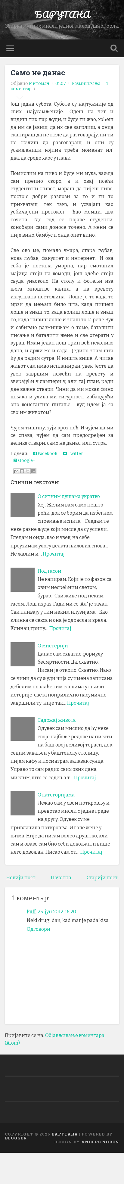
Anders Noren (100, 1141)
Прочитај (54, 554)
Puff (31, 911)
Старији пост (102, 877)
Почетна (61, 877)
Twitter (75, 453)
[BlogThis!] (22, 471)
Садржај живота (57, 720)
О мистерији (53, 646)
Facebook (47, 453)
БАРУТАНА (62, 14)
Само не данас (38, 72)
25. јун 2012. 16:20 (57, 911)
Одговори (38, 929)
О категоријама (56, 795)
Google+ (26, 460)
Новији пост (21, 877)
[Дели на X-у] (28, 471)
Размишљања (86, 83)
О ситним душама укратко (69, 496)
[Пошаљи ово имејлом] (16, 471)
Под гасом (49, 571)
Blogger (16, 1138)
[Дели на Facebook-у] (33, 471)
